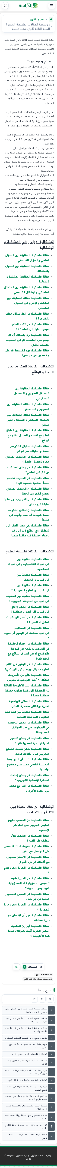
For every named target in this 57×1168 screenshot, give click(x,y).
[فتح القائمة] (51, 5)
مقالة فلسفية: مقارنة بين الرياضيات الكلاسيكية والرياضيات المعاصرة (29, 564)
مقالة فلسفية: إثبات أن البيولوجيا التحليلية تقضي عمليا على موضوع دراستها (28, 764)
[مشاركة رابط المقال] (16, 966)
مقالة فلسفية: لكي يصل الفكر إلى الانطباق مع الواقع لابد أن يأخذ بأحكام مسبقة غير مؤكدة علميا (28, 530)
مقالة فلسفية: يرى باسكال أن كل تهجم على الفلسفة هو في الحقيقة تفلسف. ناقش (28, 339)
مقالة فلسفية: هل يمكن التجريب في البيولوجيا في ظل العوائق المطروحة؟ (29, 727)
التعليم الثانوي (37, 19)
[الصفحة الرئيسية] (51, 19)
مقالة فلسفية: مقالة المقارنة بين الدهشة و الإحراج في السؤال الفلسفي (28, 303)
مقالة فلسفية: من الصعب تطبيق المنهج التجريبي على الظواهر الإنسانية (28, 825)
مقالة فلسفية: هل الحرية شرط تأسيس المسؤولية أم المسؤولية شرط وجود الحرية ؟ (29, 883)
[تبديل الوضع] (5, 5)
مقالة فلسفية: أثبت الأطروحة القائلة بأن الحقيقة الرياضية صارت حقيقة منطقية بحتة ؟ (26, 690)
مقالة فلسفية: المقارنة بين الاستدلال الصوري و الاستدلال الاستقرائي (32, 393)
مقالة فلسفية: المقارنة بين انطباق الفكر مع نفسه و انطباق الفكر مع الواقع (28, 435)
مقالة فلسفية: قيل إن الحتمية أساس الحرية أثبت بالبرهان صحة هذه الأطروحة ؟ (28, 930)
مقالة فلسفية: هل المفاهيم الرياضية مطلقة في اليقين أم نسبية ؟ (27, 632)
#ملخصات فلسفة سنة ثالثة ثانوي (37, 979)
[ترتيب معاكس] (34, 999)
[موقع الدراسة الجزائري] (28, 5)
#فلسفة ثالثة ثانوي (44, 974)
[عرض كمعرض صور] (42, 999)
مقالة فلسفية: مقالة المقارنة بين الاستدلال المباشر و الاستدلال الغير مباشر (28, 419)
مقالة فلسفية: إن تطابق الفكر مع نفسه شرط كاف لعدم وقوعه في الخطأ (28, 515)
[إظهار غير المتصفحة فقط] (50, 999)
